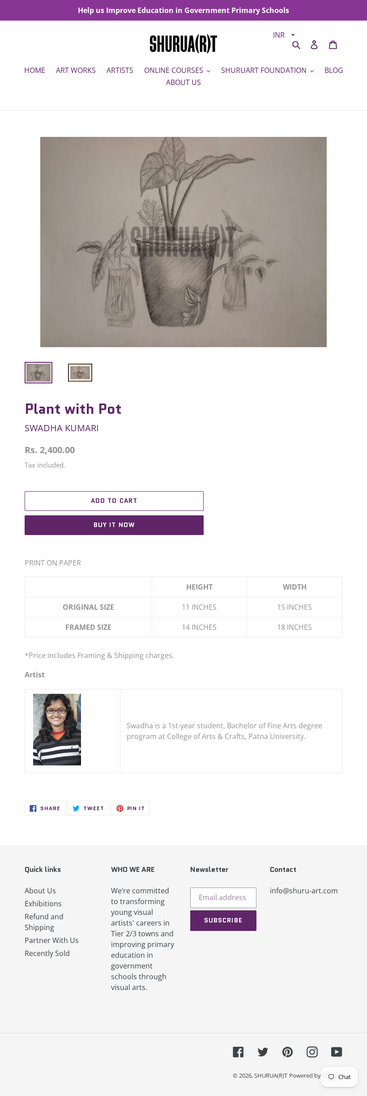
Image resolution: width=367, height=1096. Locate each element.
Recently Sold (47, 953)
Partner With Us (52, 940)
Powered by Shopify (315, 1075)
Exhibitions (43, 904)
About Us (40, 891)
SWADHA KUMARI (62, 428)
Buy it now (114, 524)
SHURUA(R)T (270, 1075)
